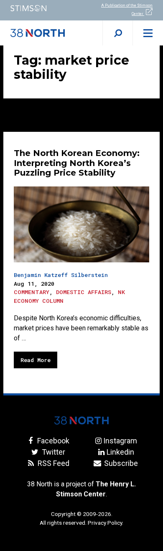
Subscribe (120, 463)
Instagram (120, 440)
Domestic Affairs (83, 292)
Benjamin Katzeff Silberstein (61, 275)
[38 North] (81, 420)
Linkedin (120, 452)
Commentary (31, 292)
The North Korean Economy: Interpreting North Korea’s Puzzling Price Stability (77, 163)
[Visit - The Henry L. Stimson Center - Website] (40, 8)
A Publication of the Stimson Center (127, 9)
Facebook (52, 440)
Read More (35, 360)
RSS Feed (52, 463)
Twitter (52, 452)
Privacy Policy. (105, 522)
